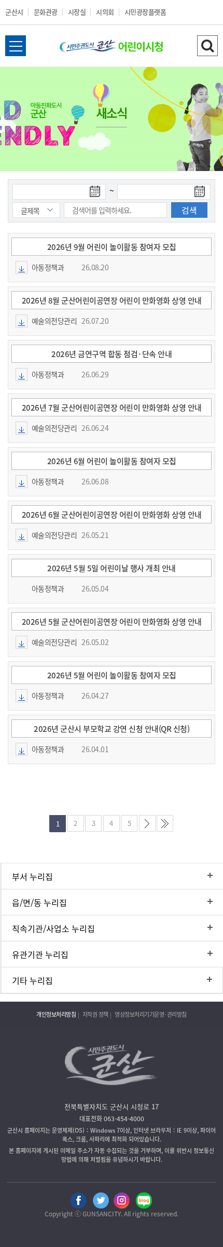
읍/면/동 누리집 (39, 902)
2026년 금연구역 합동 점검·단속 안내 (111, 354)
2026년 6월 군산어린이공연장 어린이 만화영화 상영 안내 (112, 514)
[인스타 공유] (122, 1199)
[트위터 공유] (100, 1199)
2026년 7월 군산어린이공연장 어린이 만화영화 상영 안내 (112, 407)
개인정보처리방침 (56, 1014)
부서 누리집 (32, 876)
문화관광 (46, 12)
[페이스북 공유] (78, 1199)
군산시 (14, 12)
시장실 (77, 12)
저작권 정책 (95, 1014)
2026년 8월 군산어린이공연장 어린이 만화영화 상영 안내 (112, 300)
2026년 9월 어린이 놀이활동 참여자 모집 (111, 247)
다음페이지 (149, 826)
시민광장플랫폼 (145, 12)
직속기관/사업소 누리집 (53, 928)
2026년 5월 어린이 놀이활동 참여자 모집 (111, 675)
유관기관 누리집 (40, 954)
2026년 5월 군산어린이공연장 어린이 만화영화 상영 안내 (112, 621)
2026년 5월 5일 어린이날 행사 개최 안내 (111, 568)
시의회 (105, 12)
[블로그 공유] (144, 1199)
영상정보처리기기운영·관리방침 (151, 1014)
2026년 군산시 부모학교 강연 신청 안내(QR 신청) (111, 728)
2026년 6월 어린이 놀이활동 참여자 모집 (111, 461)
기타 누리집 (32, 980)
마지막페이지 (167, 826)
